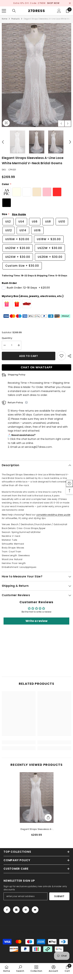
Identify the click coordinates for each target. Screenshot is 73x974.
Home (4, 18)
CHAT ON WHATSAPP (36, 367)
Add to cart (28, 356)
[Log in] (59, 11)
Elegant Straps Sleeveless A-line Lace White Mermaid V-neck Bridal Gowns (36, 829)
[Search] (14, 11)
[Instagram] (16, 909)
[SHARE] (68, 356)
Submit (59, 896)
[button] (61, 123)
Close (70, 3)
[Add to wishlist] (61, 355)
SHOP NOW (53, 3)
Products (15, 18)
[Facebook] (7, 909)
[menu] (4, 11)
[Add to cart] (48, 817)
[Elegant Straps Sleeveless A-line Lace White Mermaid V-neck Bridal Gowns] (37, 797)
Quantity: (7, 338)
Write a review (36, 621)
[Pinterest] (25, 909)
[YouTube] (35, 909)
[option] (36, 3)
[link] (19, 742)
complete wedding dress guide (53, 514)
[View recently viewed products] (69, 483)
